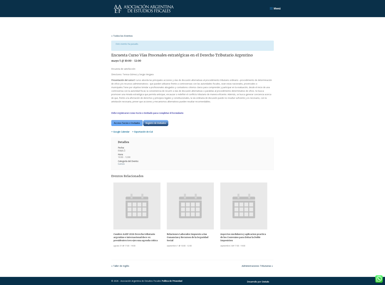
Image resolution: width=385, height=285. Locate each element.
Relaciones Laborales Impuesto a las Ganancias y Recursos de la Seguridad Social (187, 237)
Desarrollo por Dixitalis (258, 281)
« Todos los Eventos (122, 35)
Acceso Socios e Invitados (127, 123)
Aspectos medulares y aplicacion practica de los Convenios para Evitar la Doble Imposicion (243, 237)
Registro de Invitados (155, 123)
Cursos (121, 163)
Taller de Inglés (120, 265)
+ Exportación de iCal (142, 131)
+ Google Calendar (120, 131)
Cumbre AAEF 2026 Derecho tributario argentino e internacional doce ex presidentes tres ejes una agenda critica (135, 237)
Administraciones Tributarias (257, 265)
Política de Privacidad (172, 280)
